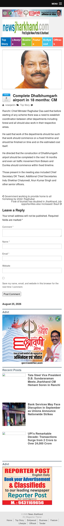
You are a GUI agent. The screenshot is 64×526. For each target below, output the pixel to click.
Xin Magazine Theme (32, 517)
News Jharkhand (35, 514)
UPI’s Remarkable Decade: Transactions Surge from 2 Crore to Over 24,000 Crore (42, 438)
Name (6, 241)
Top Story (5, 42)
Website (6, 265)
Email (5, 253)
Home (9, 520)
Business (26, 42)
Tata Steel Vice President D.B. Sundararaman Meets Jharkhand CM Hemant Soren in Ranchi (44, 380)
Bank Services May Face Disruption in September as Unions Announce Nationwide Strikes (44, 409)
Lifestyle (16, 42)
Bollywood (47, 42)
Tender (42, 523)
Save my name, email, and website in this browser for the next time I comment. (30, 285)
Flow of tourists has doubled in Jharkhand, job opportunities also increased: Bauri (36, 203)
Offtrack (58, 42)
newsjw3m (10, 104)
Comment (7, 226)
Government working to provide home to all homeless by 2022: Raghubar (27, 197)
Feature (36, 42)
